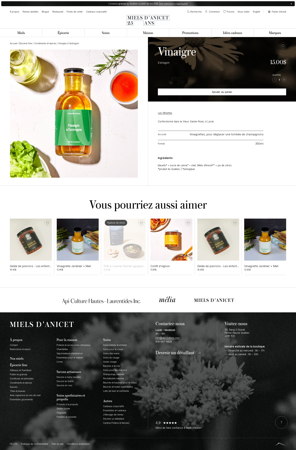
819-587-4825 (164, 341)
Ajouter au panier (222, 91)
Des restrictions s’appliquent (173, 3)
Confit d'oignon (160, 266)
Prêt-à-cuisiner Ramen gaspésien (125, 266)
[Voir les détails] (125, 240)
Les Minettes (165, 112)
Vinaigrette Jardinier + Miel (74, 266)
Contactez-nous (170, 323)
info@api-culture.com (168, 337)
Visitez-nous (236, 323)
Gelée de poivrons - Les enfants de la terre (37, 266)
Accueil (13, 43)
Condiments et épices (45, 43)
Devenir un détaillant (175, 352)
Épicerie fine (25, 43)
